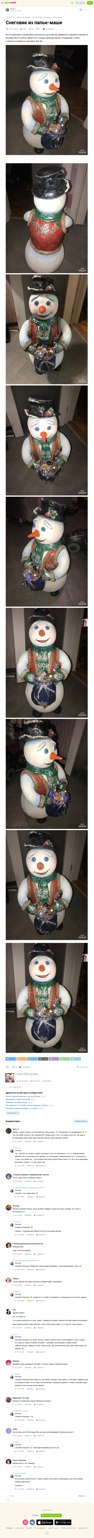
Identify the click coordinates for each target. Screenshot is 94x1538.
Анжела (16, 1361)
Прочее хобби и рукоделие (41, 17)
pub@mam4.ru (83, 1528)
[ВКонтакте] (11, 1059)
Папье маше (57, 17)
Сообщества (10, 17)
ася (14, 1310)
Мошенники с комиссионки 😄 (18, 1099)
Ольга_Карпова (19, 1460)
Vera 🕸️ (16, 1129)
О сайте (35, 1515)
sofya (15, 1429)
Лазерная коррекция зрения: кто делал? (22, 1108)
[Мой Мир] (32, 1059)
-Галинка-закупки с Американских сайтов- (31, 1175)
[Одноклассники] (21, 1059)
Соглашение (19, 1528)
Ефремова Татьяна (21, 1398)
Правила (29, 1528)
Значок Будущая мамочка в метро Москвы (23, 1096)
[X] (43, 1059)
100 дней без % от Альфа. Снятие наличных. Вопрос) (27, 1105)
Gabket (16, 1279)
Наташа (16, 1206)
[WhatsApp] (65, 1059)
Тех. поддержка (40, 1528)
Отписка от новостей (68, 1528)
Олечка (18, 1150)
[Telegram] (75, 1059)
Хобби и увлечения (23, 17)
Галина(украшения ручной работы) (28, 1244)
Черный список (53, 1528)
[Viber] (54, 1059)
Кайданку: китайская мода (16, 1102)
